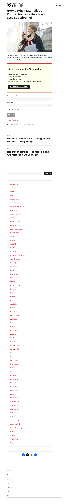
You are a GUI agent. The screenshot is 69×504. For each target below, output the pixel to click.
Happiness (31, 124)
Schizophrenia (15, 401)
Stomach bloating (16, 428)
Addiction (13, 188)
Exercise (13, 296)
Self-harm (13, 413)
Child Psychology (16, 248)
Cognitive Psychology (17, 255)
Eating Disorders (15, 285)
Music (12, 356)
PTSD (12, 394)
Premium (10, 475)
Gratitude (13, 304)
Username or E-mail (13, 96)
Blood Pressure (15, 225)
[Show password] (49, 105)
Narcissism (14, 360)
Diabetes (13, 278)
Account (10, 495)
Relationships (14, 398)
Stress (12, 431)
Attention (13, 210)
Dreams (12, 281)
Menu (58, 5)
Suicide (12, 435)
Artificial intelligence (17, 206)
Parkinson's (14, 375)
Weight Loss (14, 439)
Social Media (14, 420)
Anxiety (12, 203)
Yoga (12, 443)
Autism (12, 218)
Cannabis (13, 244)
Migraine (13, 341)
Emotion (13, 289)
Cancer (12, 240)
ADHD (12, 191)
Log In (9, 491)
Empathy (13, 293)
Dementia (13, 270)
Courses (9, 479)
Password (10, 102)
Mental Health (15, 338)
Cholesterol (14, 251)
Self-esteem (14, 409)
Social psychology (16, 424)
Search (48, 173)
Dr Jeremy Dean (13, 124)
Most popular (14, 349)
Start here (10, 471)
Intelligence (14, 319)
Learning (13, 326)
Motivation (14, 353)
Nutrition (13, 368)
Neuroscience (14, 364)
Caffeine (13, 236)
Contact (9, 487)
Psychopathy (14, 390)
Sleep (12, 416)
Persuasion (14, 383)
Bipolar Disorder (15, 221)
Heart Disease (14, 315)
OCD (11, 371)
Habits (12, 308)
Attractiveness (15, 214)
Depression (14, 274)
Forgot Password (12, 120)
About (9, 483)
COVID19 (13, 263)
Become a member (19, 87)
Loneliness (14, 330)
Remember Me (13, 109)
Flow (11, 300)
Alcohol (12, 195)
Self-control (14, 405)
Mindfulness (14, 345)
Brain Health (14, 233)
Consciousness (15, 259)
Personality (14, 379)
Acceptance (14, 184)
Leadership (14, 323)
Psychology (14, 386)
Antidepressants (15, 199)
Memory (13, 334)
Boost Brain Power (16, 229)
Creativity (13, 266)
